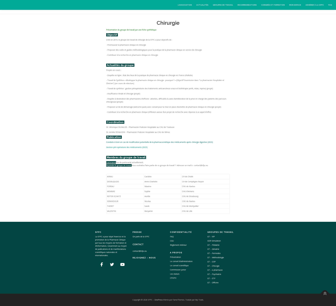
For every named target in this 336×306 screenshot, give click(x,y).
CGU (172, 241)
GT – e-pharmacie (215, 270)
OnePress (158, 300)
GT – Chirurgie (213, 266)
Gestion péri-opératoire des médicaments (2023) (127, 147)
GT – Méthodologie (215, 257)
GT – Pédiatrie (213, 245)
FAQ (330, 5)
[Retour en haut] (325, 293)
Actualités (202, 5)
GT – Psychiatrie (214, 274)
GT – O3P (211, 261)
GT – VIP (211, 236)
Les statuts (174, 274)
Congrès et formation (273, 5)
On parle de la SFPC (141, 236)
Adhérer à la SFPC (315, 5)
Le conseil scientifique (179, 265)
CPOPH (173, 278)
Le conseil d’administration (181, 261)
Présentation (175, 257)
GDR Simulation (214, 241)
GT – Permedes (214, 253)
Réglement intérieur (178, 245)
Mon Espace (295, 5)
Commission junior (178, 269)
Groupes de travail (223, 5)
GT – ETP (211, 278)
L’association (185, 5)
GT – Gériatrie (213, 249)
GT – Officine (213, 282)
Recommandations (247, 5)
